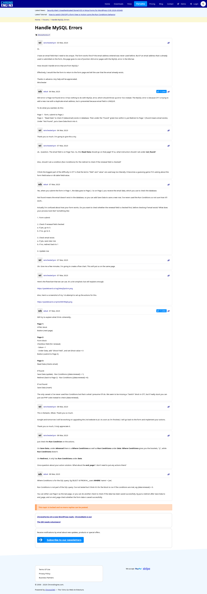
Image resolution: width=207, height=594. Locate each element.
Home (107, 4)
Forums (140, 3)
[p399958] (168, 275)
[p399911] (168, 42)
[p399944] (168, 91)
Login (196, 4)
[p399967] (168, 474)
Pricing (152, 4)
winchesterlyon (49, 42)
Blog (161, 4)
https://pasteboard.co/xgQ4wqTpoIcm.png (55, 288)
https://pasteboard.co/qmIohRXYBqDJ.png (54, 302)
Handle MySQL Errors (60, 19)
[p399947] (168, 130)
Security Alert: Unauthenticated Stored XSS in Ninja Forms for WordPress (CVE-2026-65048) (85, 10)
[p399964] (168, 311)
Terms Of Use (44, 569)
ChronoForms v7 (44, 35)
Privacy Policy (44, 573)
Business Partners (46, 577)
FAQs (129, 4)
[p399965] (168, 406)
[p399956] (168, 184)
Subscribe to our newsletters (64, 540)
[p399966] (168, 435)
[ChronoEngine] (7, 4)
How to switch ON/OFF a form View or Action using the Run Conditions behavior (82, 14)
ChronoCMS (50, 589)
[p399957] (168, 260)
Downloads (118, 4)
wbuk (45, 91)
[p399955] (168, 145)
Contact (170, 4)
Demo (183, 4)
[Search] (203, 4)
